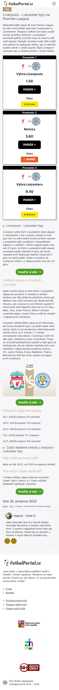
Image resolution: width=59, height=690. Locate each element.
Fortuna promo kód (16, 600)
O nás (9, 588)
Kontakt (10, 592)
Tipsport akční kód (16, 604)
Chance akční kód (15, 608)
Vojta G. (30, 515)
